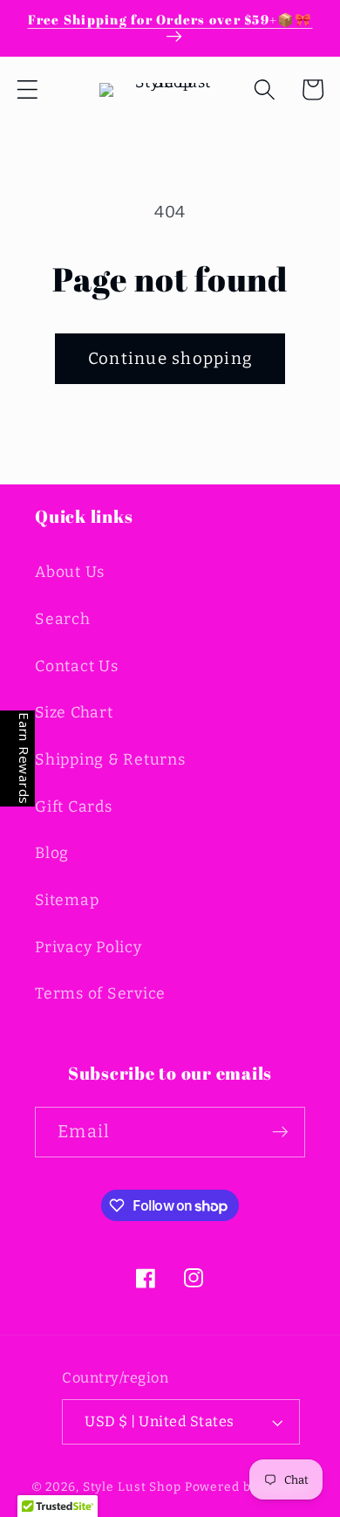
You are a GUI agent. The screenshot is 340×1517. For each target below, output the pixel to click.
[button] (27, 89)
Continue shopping (170, 358)
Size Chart (74, 713)
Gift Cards (73, 807)
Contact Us (77, 666)
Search (63, 619)
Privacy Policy (88, 947)
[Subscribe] (280, 1132)
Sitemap (67, 900)
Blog (52, 853)
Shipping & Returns (110, 760)
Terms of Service (100, 994)
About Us (70, 572)
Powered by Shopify (247, 1486)
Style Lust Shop (132, 1486)
